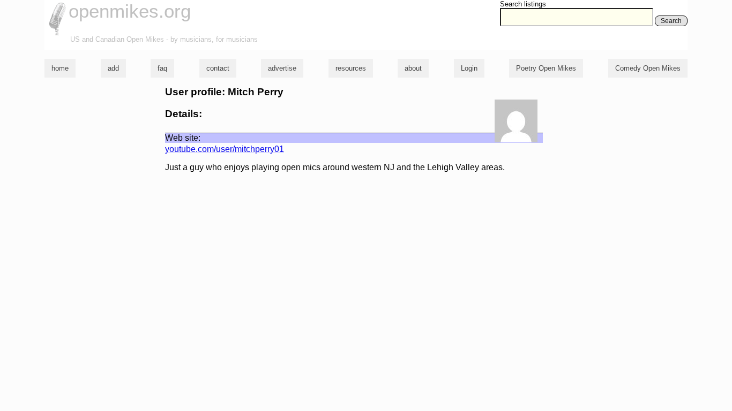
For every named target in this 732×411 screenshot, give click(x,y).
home (60, 68)
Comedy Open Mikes (648, 68)
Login (469, 68)
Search (671, 21)
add (113, 68)
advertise (282, 68)
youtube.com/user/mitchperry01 (224, 149)
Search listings (523, 4)
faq (162, 68)
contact (217, 68)
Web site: (182, 137)
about (413, 68)
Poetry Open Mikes (546, 68)
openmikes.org (130, 11)
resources (350, 68)
